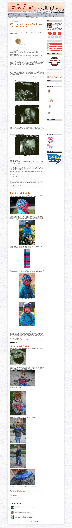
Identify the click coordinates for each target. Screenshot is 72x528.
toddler (50, 75)
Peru (50, 76)
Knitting (28, 339)
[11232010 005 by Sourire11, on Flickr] (27, 297)
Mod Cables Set (40, 217)
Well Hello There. (20, 346)
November (50, 98)
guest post (53, 78)
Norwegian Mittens (20, 219)
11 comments (17, 490)
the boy (61, 75)
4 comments (17, 185)
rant (51, 78)
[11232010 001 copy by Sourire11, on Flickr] (27, 244)
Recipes (27, 17)
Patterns (22, 17)
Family (61, 72)
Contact (16, 17)
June (49, 105)
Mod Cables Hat (17, 515)
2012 (48, 93)
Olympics (61, 76)
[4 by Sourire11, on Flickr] (27, 154)
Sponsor (32, 17)
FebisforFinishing (56, 77)
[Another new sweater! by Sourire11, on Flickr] (18, 442)
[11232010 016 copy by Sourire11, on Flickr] (22, 213)
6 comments (17, 338)
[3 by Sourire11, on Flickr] (27, 124)
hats (26, 339)
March (49, 108)
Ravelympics (48, 77)
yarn (61, 73)
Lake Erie (48, 74)
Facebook (22, 336)
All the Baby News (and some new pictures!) (26, 25)
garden (52, 75)
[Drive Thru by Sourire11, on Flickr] (22, 386)
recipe (58, 76)
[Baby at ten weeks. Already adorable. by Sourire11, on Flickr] (18, 364)
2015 (48, 90)
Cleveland (56, 72)
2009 (48, 112)
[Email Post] (20, 185)
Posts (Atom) (15, 495)
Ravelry (26, 336)
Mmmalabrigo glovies (17, 506)
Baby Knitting (15, 339)
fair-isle (24, 339)
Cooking (48, 76)
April (49, 107)
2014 (48, 91)
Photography (53, 74)
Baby (13, 491)
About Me (11, 17)
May (49, 106)
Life (17, 186)
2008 (48, 113)
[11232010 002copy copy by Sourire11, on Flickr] (27, 325)
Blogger (42, 521)
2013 (48, 92)
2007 (48, 114)
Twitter (19, 336)
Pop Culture (58, 75)
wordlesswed (49, 78)
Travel (56, 73)
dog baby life (15, 186)
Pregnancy (20, 186)
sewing (48, 75)
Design (55, 75)
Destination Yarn (40, 17)
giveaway (61, 77)
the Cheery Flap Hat (20, 246)
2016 (48, 89)
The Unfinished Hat (21, 193)
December (50, 97)
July (49, 104)
